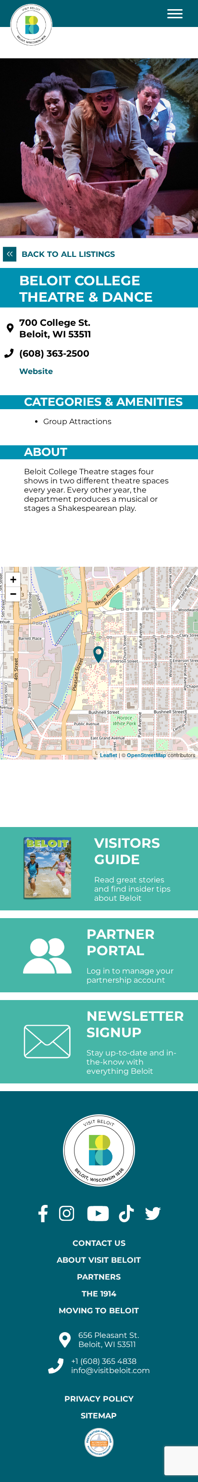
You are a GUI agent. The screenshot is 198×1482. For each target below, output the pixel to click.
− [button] (13, 594)
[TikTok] (126, 1213)
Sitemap (99, 1415)
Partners (99, 1277)
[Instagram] (67, 1213)
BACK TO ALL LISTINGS (67, 254)
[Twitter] (153, 1213)
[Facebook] (43, 1213)
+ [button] (13, 580)
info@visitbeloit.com (110, 1370)
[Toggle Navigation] (174, 13)
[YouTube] (98, 1213)
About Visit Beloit (99, 1260)
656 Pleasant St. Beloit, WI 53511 (108, 1340)
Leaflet (108, 755)
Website (36, 371)
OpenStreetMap (146, 755)
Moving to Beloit (99, 1310)
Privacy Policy (99, 1398)
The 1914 (99, 1293)
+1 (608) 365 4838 (103, 1361)
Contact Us (99, 1243)
